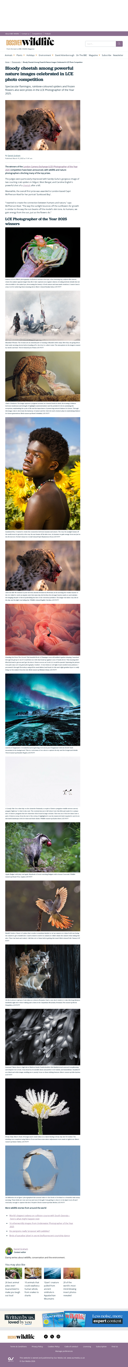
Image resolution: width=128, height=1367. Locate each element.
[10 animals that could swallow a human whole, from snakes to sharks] (33, 1273)
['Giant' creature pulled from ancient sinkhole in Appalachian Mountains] (52, 1273)
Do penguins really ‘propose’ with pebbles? (29, 1231)
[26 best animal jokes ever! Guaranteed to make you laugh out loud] (13, 1273)
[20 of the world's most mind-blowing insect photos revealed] (71, 1273)
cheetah (26, 185)
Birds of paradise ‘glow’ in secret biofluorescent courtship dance (39, 1235)
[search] (119, 44)
